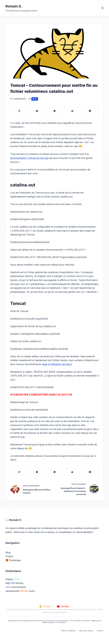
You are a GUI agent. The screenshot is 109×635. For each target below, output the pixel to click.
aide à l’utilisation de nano (57, 364)
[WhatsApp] (54, 111)
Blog (34, 99)
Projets (9, 556)
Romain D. (13, 6)
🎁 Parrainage (13, 560)
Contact (100, 631)
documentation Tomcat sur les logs (29, 158)
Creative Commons (68, 631)
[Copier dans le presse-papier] (19, 111)
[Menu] (102, 8)
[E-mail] (37, 111)
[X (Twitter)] (90, 111)
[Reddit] (72, 111)
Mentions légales (86, 631)
